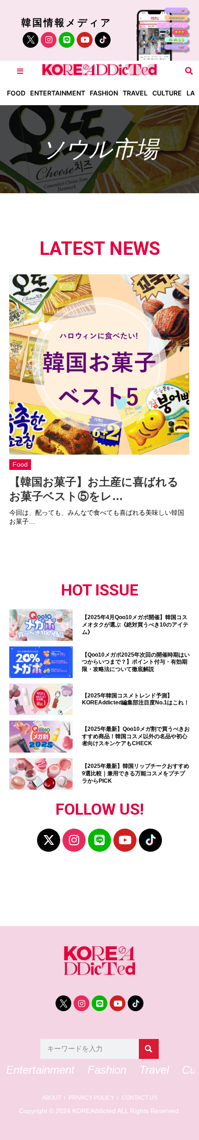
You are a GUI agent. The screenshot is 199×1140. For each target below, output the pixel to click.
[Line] (67, 40)
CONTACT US (139, 1098)
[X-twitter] (48, 840)
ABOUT (51, 1098)
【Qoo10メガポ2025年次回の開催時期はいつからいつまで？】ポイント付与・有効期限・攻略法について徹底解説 (136, 662)
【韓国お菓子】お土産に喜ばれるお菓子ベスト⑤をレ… (94, 488)
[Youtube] (85, 40)
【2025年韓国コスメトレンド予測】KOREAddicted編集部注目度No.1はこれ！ (135, 699)
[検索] (149, 1049)
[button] (189, 71)
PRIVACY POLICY (91, 1098)
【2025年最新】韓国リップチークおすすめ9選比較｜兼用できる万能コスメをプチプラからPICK (135, 773)
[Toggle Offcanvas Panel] (20, 71)
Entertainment (57, 93)
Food (16, 93)
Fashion (104, 93)
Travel (135, 93)
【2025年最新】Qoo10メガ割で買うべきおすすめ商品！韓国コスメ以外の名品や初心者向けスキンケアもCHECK (136, 736)
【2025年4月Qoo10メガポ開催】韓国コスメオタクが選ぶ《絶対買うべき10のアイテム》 (135, 624)
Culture (167, 93)
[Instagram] (48, 40)
